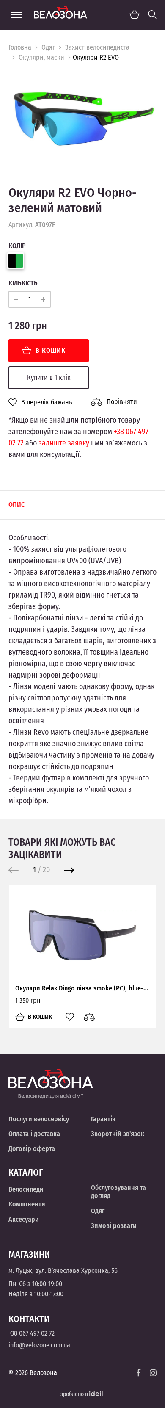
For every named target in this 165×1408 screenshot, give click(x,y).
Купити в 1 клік (49, 377)
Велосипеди (26, 1189)
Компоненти (26, 1204)
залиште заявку (63, 443)
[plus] (43, 299)
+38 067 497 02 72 (31, 1333)
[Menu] (16, 14)
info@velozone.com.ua (39, 1345)
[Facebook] (139, 1373)
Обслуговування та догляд (118, 1192)
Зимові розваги (114, 1226)
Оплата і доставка (34, 1134)
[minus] (16, 299)
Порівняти (122, 402)
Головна (19, 47)
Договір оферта (31, 1149)
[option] (82, 117)
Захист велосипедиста (97, 47)
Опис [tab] (16, 505)
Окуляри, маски (41, 57)
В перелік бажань (46, 402)
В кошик (51, 350)
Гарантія (103, 1119)
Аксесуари (23, 1219)
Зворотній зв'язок (117, 1134)
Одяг (48, 47)
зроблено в (74, 1394)
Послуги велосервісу (38, 1119)
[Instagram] (153, 1373)
